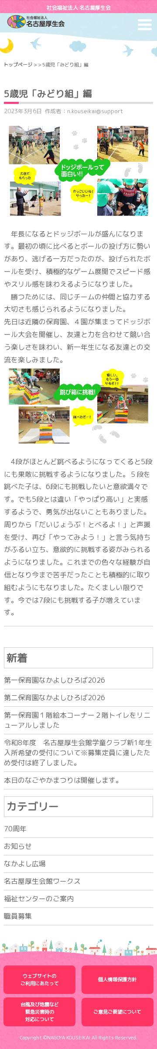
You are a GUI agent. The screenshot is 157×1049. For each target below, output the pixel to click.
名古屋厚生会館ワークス (42, 881)
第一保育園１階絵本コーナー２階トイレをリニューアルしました (77, 720)
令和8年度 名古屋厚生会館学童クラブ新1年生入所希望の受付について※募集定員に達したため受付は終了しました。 (78, 753)
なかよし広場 (25, 863)
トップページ (17, 64)
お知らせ (18, 846)
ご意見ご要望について (117, 1011)
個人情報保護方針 (117, 979)
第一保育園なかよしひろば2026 (54, 680)
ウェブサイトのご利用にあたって (39, 980)
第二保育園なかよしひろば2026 (54, 697)
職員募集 (18, 916)
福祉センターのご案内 (39, 898)
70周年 (15, 829)
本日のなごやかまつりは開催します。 (63, 780)
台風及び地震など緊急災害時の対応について (39, 1012)
